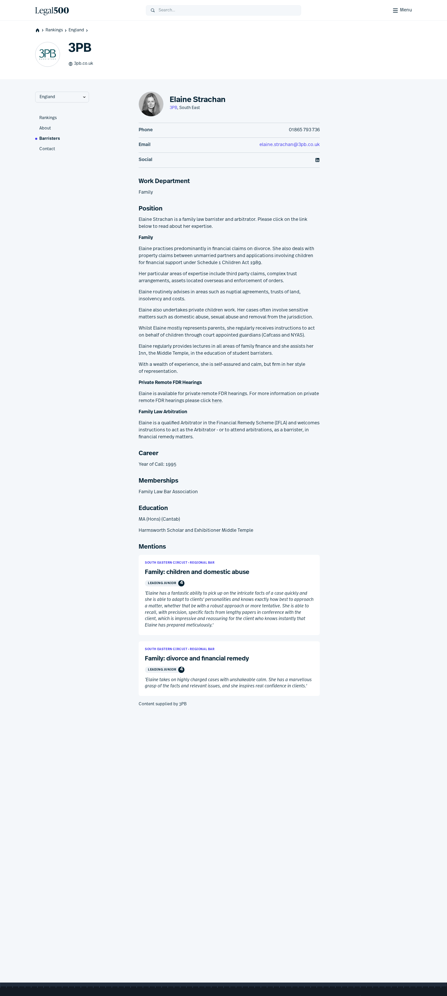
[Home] (86, 10)
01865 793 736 (304, 130)
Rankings (54, 30)
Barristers (49, 139)
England (76, 30)
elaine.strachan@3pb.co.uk (289, 145)
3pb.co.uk (83, 64)
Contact (47, 149)
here (217, 401)
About (45, 128)
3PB (173, 108)
